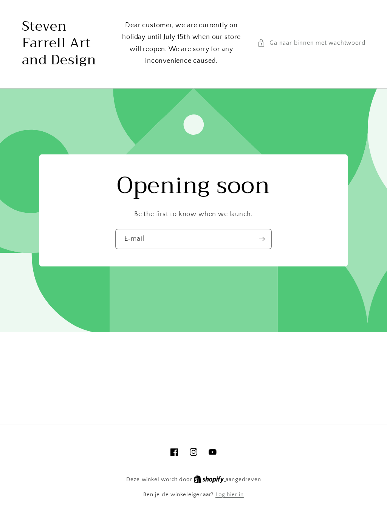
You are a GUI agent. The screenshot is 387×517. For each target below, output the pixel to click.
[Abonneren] (261, 239)
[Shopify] (210, 479)
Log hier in (229, 494)
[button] (311, 43)
